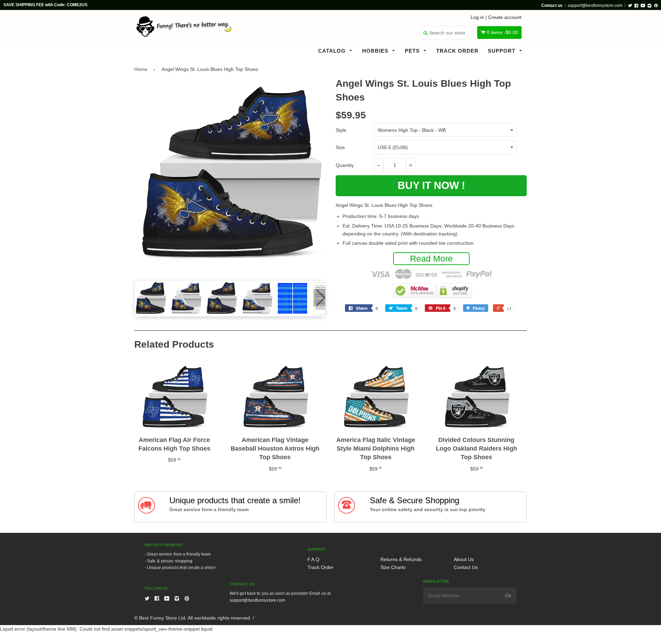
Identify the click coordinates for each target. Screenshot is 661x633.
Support (502, 51)
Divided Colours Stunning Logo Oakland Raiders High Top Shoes (476, 448)
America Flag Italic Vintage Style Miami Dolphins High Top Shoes (375, 448)
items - (502, 32)
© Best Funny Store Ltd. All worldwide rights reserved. (192, 618)
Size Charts (393, 567)
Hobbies (376, 51)
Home (140, 69)
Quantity (345, 165)
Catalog (332, 51)
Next (319, 297)
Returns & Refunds (401, 559)
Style (341, 130)
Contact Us (466, 567)
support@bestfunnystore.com (595, 5)
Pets (413, 51)
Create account (505, 17)
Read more (431, 258)
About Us (464, 559)
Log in (477, 17)
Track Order (457, 51)
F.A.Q (313, 559)
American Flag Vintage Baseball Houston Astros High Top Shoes (275, 448)
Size (340, 147)
